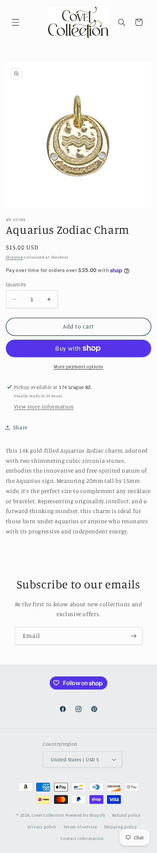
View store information (44, 406)
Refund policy (126, 815)
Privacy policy (41, 826)
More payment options (78, 366)
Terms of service (80, 826)
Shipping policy (120, 826)
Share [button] (20, 427)
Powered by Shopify (85, 815)
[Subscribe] (133, 636)
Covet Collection (48, 815)
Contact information (82, 838)
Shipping (14, 257)
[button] (15, 22)
